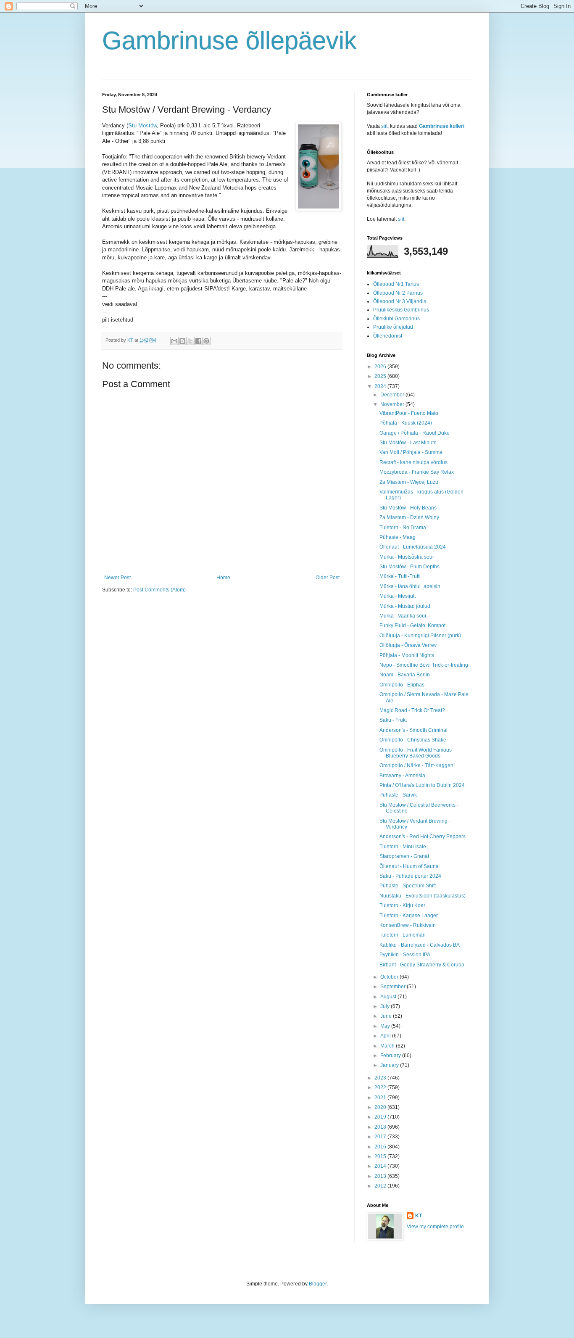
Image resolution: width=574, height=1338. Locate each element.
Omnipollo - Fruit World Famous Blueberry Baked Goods (415, 753)
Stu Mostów (142, 125)
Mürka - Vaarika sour (403, 616)
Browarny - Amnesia (402, 776)
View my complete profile (435, 1227)
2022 (380, 1087)
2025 (380, 376)
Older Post (328, 578)
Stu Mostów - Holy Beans (408, 508)
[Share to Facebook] (198, 341)
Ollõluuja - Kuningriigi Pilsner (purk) (420, 636)
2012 (380, 1186)
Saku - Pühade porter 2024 (410, 876)
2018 (380, 1127)
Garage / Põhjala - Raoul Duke (414, 433)
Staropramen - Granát (404, 856)
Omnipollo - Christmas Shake (412, 740)
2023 (380, 1078)
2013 (380, 1176)
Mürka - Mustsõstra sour (406, 557)
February (391, 1055)
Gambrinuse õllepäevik (229, 40)
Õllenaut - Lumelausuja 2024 (412, 547)
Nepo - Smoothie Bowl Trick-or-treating (423, 665)
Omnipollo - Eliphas (401, 685)
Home (223, 578)
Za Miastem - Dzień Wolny (409, 517)
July (385, 1006)
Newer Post (117, 578)
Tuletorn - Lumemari (402, 935)
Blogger (317, 1284)
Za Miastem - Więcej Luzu (408, 482)
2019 (380, 1117)
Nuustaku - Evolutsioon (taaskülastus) (422, 896)
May (385, 1026)
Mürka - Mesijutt (397, 596)
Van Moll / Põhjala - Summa (410, 452)
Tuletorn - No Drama (402, 527)
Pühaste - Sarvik (398, 795)
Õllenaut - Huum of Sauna (409, 866)
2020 (380, 1107)
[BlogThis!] (182, 341)
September (393, 987)
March (388, 1046)
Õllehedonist (387, 336)
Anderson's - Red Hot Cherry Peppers (422, 836)
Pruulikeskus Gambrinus (401, 310)
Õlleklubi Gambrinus (396, 319)
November (392, 404)
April (386, 1036)
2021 (380, 1097)
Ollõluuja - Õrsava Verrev (408, 645)
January (390, 1065)
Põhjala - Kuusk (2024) (405, 423)
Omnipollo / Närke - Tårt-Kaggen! (417, 765)
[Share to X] (190, 341)
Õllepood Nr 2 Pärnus (398, 293)
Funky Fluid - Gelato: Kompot (412, 625)
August (389, 997)
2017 (380, 1137)
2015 (380, 1156)
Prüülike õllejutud (393, 327)
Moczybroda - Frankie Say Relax (416, 472)
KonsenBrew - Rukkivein (407, 925)
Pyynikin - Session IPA (404, 955)
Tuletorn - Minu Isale (402, 847)
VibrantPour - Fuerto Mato (408, 413)
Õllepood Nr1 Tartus (396, 284)
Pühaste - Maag (397, 537)
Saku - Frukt (393, 720)
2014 (380, 1166)
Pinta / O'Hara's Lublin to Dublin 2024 (422, 785)
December (392, 395)
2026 (380, 366)
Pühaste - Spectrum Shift (407, 886)
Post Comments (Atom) (159, 590)
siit (384, 126)
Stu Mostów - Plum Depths (409, 567)
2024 (380, 386)
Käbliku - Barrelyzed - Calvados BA (419, 945)
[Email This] (174, 341)
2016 (380, 1147)
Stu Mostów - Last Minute (408, 443)
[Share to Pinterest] (206, 341)
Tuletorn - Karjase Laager (408, 915)
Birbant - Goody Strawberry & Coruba (421, 965)
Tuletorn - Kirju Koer (402, 905)
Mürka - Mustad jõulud (404, 606)
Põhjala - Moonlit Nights (406, 655)
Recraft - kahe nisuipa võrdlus (413, 462)
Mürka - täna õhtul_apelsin (409, 586)
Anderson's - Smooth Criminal (413, 730)
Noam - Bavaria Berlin (404, 675)
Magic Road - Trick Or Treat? (412, 710)
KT (418, 1216)
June (386, 1016)
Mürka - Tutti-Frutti (400, 576)
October (390, 977)
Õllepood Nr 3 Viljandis (399, 301)
